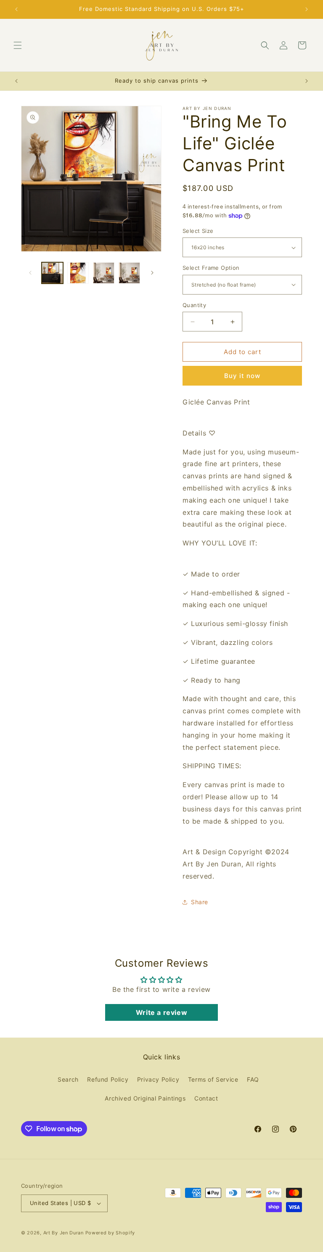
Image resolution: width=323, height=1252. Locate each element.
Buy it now (242, 376)
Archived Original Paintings (145, 1098)
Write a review (161, 1012)
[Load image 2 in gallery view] (78, 273)
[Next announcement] (306, 9)
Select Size (198, 230)
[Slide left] (30, 272)
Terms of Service (213, 1079)
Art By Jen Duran (63, 1233)
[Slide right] (152, 272)
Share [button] (199, 901)
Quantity (194, 305)
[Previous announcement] (16, 9)
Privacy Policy (158, 1079)
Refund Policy (107, 1079)
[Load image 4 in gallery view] (129, 273)
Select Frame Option (211, 267)
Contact (206, 1098)
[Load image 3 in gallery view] (103, 273)
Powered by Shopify (110, 1233)
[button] (17, 45)
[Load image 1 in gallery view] (52, 273)
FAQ (253, 1079)
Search (68, 1079)
